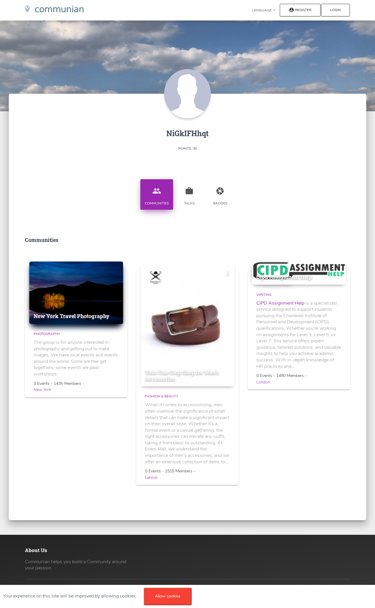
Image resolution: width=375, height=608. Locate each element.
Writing (264, 294)
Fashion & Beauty (161, 396)
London (263, 382)
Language (262, 10)
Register (300, 10)
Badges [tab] (220, 196)
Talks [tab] (189, 196)
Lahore (151, 477)
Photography (47, 334)
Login (335, 10)
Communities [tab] (157, 196)
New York (42, 389)
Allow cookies (167, 596)
